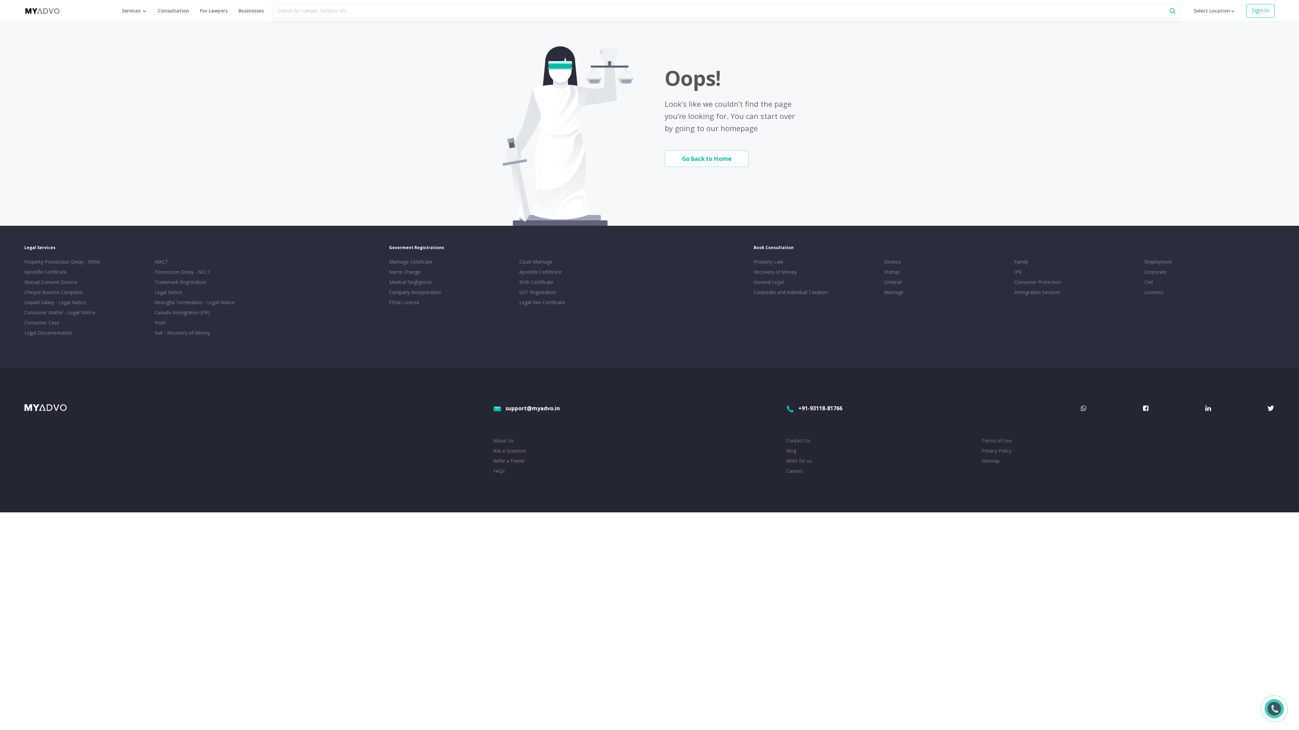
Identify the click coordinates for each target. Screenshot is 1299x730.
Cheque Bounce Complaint (53, 292)
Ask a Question (509, 450)
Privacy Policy (996, 450)
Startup (892, 272)
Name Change (404, 272)
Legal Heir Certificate (542, 302)
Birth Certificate (536, 282)
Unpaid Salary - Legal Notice (55, 302)
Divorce (892, 262)
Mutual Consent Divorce (50, 282)
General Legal (769, 282)
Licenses (1153, 292)
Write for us (799, 461)
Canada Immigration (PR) (182, 312)
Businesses (251, 10)
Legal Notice (168, 292)
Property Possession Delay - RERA (62, 262)
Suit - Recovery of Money (182, 333)
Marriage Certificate (410, 262)
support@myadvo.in (532, 408)
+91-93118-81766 (820, 408)
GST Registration (537, 292)
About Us (503, 440)
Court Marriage (535, 262)
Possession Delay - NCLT (182, 272)
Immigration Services (1037, 292)
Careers (794, 471)
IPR (1018, 272)
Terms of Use (997, 440)
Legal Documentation (48, 333)
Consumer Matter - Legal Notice (59, 312)
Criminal (893, 282)
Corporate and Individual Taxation (791, 292)
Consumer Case (41, 322)
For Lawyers (214, 10)
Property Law (768, 262)
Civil (1148, 282)
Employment (1158, 262)
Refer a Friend (508, 461)
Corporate (1155, 272)
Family (1021, 262)
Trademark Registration (180, 282)
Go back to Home (706, 159)
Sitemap (991, 461)
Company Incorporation (415, 292)
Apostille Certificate (45, 272)
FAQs (499, 471)
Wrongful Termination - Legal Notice (195, 302)
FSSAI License (404, 302)
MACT (161, 262)
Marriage (894, 292)
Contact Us (798, 440)
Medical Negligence (410, 282)
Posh (160, 322)
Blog (791, 450)
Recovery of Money (775, 272)
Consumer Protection (1037, 282)
